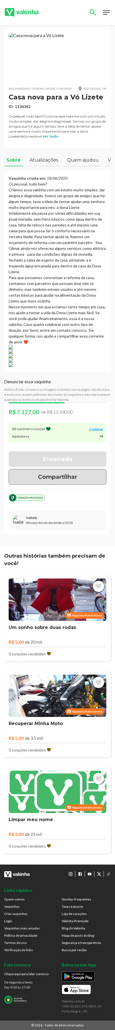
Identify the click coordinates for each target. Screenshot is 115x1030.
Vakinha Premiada (75, 921)
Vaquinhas (12, 906)
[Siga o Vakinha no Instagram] (70, 874)
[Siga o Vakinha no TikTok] (108, 874)
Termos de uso (15, 943)
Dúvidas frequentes (76, 899)
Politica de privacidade (20, 935)
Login (8, 921)
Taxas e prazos (72, 906)
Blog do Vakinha (73, 928)
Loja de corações (74, 914)
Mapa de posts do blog (78, 935)
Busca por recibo (74, 950)
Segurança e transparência (81, 943)
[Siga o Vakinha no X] (99, 874)
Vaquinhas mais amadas (22, 928)
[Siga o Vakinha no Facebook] (80, 874)
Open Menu (106, 12)
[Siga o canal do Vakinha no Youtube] (89, 874)
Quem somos (14, 899)
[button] (57, 57)
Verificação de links (18, 950)
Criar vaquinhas (16, 914)
